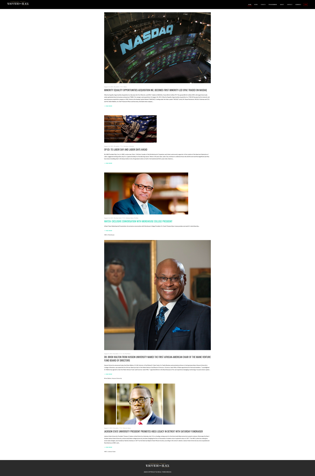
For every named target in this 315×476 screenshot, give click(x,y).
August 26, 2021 (108, 146)
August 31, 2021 (108, 87)
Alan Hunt (118, 218)
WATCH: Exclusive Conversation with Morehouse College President (138, 221)
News (125, 87)
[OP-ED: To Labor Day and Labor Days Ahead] (130, 129)
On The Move (126, 353)
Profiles (136, 218)
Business (126, 146)
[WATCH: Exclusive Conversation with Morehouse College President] (146, 193)
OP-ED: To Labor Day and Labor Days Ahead (125, 149)
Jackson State (112, 451)
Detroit (125, 428)
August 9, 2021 (108, 353)
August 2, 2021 (108, 428)
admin (117, 87)
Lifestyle (131, 146)
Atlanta (128, 218)
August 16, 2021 (108, 218)
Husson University (117, 378)
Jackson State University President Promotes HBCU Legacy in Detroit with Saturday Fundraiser (153, 431)
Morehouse (111, 235)
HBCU (106, 235)
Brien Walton (107, 378)
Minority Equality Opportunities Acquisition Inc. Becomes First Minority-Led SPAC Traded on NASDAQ (155, 90)
